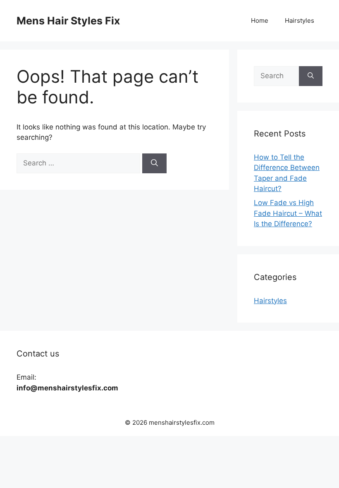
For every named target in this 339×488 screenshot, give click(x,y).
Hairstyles (299, 20)
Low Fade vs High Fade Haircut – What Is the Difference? (288, 213)
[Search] (154, 163)
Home (259, 20)
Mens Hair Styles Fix (68, 20)
